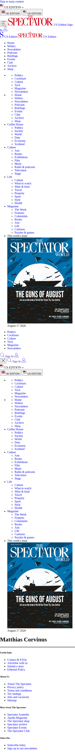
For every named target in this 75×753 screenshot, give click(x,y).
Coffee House (15, 124)
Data (17, 137)
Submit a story (15, 666)
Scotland (20, 144)
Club (10, 62)
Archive (12, 65)
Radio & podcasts (25, 167)
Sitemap (12, 700)
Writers (11, 46)
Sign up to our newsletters (22, 748)
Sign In (9, 356)
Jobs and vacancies (18, 697)
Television (20, 170)
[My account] (5, 30)
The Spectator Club (18, 730)
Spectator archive (17, 724)
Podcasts (12, 52)
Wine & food (22, 186)
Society (19, 131)
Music (18, 163)
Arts (17, 150)
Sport (18, 196)
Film (17, 160)
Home (10, 42)
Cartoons (20, 229)
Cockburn (20, 78)
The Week (20, 209)
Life (9, 176)
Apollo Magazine (17, 717)
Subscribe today (16, 745)
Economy (20, 140)
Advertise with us (17, 663)
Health (18, 203)
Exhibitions (21, 157)
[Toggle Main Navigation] (3, 24)
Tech (17, 85)
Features (19, 212)
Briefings (12, 56)
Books (18, 153)
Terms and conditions (19, 690)
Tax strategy (14, 693)
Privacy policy (15, 687)
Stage (18, 173)
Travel (18, 189)
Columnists (21, 216)
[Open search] (2, 356)
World (18, 134)
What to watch (23, 183)
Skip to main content (12, 1)
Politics (19, 75)
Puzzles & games (24, 232)
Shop (10, 69)
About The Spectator (19, 683)
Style (17, 199)
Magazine (20, 88)
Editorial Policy (16, 669)
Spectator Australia (18, 714)
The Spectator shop (18, 721)
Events (11, 59)
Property (19, 193)
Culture (19, 81)
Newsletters (14, 49)
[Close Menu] (3, 360)
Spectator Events (17, 727)
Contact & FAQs (17, 659)
